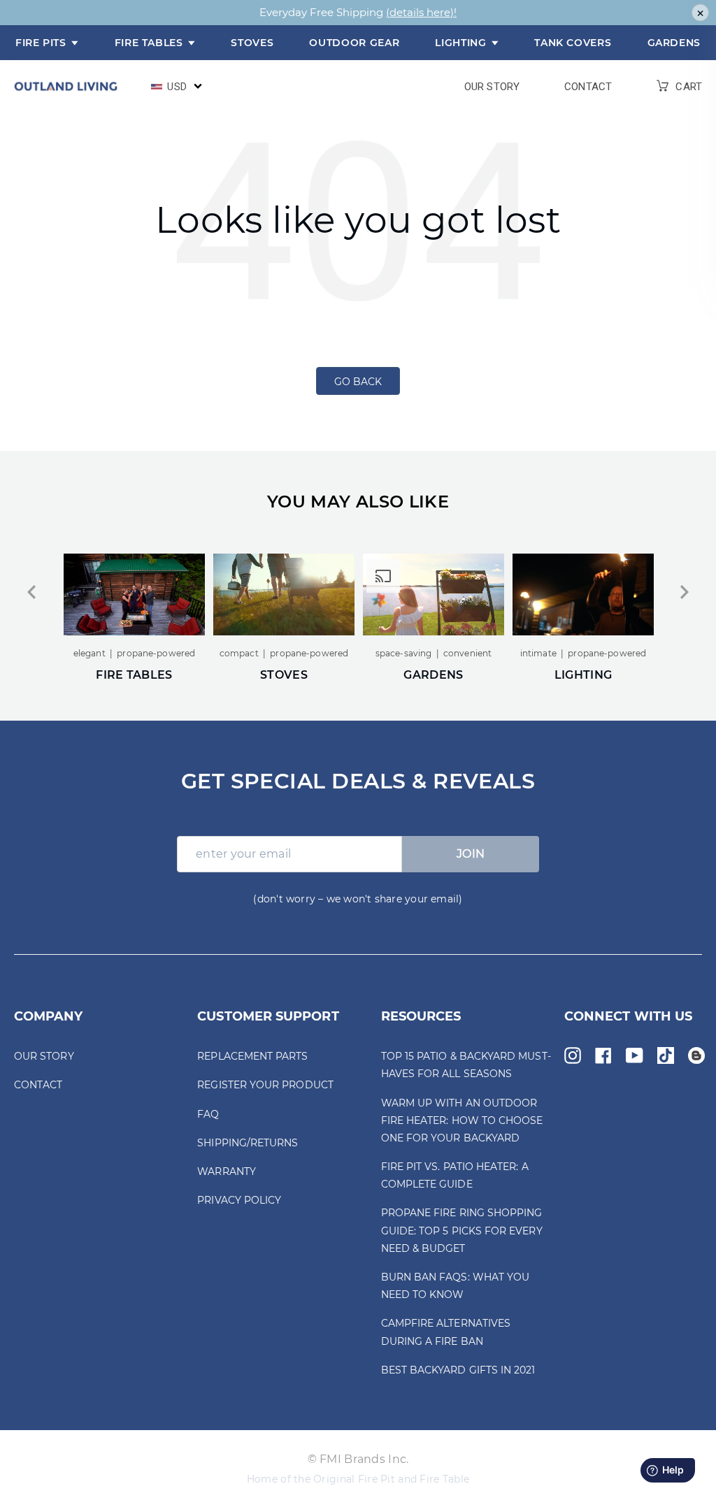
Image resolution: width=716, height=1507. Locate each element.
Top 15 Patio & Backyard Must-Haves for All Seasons (466, 1065)
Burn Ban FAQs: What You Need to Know (455, 1286)
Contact (588, 87)
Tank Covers (572, 42)
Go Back (358, 381)
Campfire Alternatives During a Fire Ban (445, 1332)
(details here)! (421, 12)
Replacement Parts (252, 1056)
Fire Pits (42, 42)
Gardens (674, 42)
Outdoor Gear (354, 42)
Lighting (462, 42)
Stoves (252, 42)
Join (471, 853)
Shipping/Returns (247, 1143)
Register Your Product (265, 1085)
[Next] (685, 592)
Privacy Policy (239, 1200)
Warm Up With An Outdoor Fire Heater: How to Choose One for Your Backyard (462, 1120)
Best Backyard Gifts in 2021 (458, 1370)
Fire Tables (151, 42)
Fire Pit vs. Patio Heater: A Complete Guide (455, 1175)
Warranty (226, 1171)
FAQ (208, 1114)
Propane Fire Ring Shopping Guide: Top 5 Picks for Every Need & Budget (462, 1230)
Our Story (492, 87)
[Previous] (31, 592)
